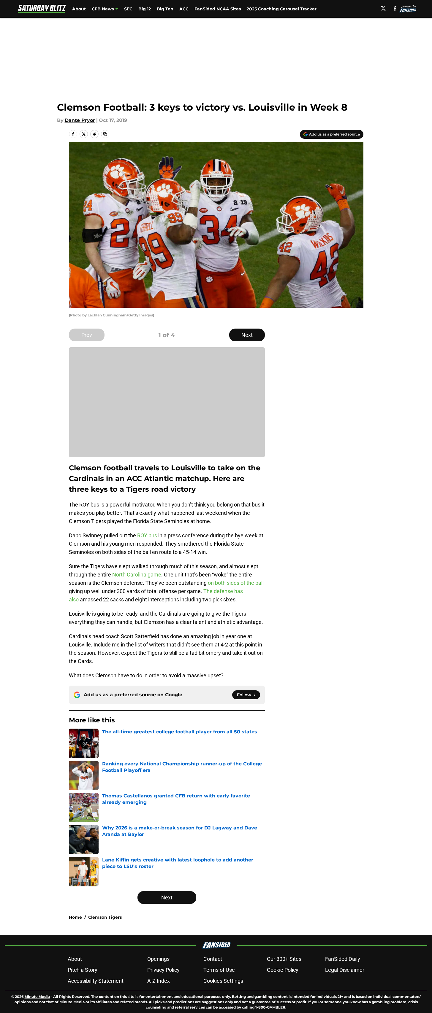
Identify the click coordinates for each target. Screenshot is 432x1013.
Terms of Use (219, 970)
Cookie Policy (282, 970)
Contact (212, 959)
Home (75, 917)
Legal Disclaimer (344, 970)
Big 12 (144, 9)
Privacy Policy (163, 970)
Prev (86, 335)
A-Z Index (158, 981)
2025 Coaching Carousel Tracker (282, 9)
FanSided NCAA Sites (217, 9)
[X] (383, 8)
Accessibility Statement (96, 981)
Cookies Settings (223, 981)
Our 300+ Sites (284, 959)
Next (247, 335)
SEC (128, 9)
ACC (184, 9)
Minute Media (37, 996)
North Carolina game (136, 574)
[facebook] (395, 8)
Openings (158, 959)
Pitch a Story (82, 970)
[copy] (105, 134)
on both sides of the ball (236, 583)
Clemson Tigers (105, 917)
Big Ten (165, 9)
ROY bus (147, 535)
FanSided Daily (342, 959)
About (79, 9)
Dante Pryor (80, 120)
